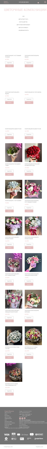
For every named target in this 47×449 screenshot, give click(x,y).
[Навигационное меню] (45, 2)
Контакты (6, 427)
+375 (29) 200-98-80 (24, 2)
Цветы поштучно (8, 412)
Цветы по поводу (8, 417)
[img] (20, 418)
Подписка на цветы (8, 421)
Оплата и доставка (8, 424)
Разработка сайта (39, 446)
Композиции (7, 415)
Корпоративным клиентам (10, 422)
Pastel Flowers (6, 2)
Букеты (6, 414)
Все (23, 16)
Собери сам (7, 425)
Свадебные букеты (24, 30)
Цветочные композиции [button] (23, 24)
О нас (6, 420)
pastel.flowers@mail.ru (26, 412)
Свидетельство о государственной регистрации (16, 428)
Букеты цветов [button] (23, 22)
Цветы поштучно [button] (23, 19)
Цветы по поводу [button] (23, 27)
